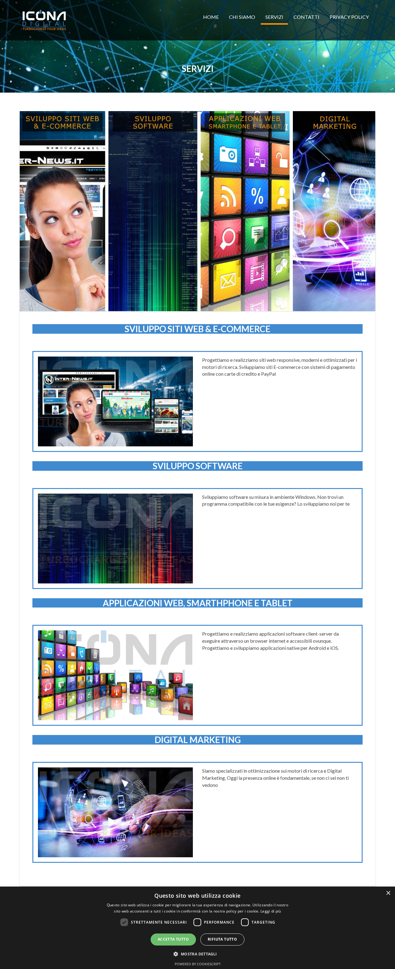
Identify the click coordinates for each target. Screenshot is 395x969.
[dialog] (197, 928)
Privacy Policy (349, 17)
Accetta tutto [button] (173, 939)
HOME (211, 17)
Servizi (274, 17)
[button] (197, 953)
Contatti (306, 17)
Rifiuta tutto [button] (222, 939)
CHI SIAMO (242, 17)
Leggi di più (270, 911)
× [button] (388, 893)
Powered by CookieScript (198, 964)
